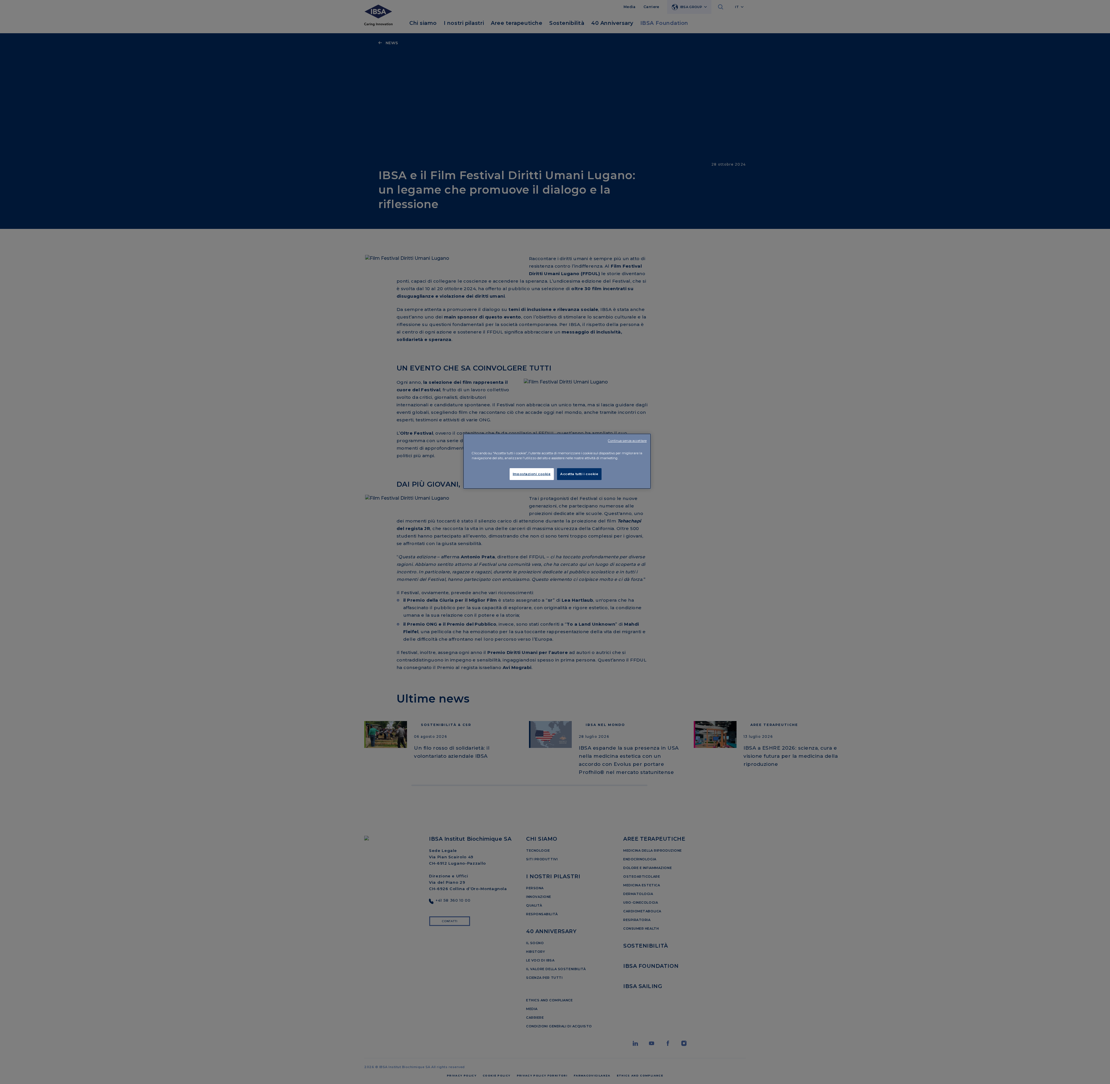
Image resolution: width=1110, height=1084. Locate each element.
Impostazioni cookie (532, 474)
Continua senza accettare (627, 441)
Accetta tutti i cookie (579, 474)
